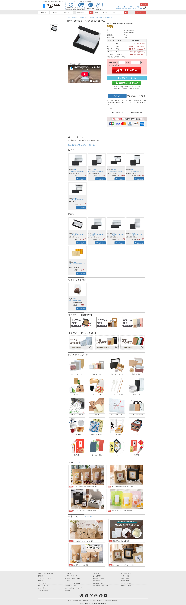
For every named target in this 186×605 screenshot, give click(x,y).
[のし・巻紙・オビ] (117, 405)
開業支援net (41, 576)
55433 (114, 233)
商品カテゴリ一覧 (126, 573)
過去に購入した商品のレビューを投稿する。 (81, 145)
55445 (114, 169)
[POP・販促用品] (117, 425)
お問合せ (107, 600)
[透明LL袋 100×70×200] (77, 289)
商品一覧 (43, 12)
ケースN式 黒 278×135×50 (76, 200)
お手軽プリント (66, 12)
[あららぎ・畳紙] (97, 445)
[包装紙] (97, 405)
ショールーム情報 (126, 583)
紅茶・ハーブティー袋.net (72, 578)
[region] (107, 17)
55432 (75, 169)
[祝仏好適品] (77, 445)
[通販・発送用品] (137, 365)
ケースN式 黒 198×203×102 (95, 171)
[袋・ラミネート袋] (77, 365)
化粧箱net (40, 580)
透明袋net (68, 573)
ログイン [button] (144, 4)
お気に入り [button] (118, 96)
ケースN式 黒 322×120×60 (76, 235)
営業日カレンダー (126, 585)
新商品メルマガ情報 (98, 578)
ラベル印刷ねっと (43, 585)
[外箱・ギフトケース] (117, 365)
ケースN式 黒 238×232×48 (133, 171)
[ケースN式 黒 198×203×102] (97, 160)
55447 (133, 169)
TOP (68, 17)
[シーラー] (137, 425)
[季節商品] (137, 445)
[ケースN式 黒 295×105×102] (116, 223)
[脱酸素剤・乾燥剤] (97, 425)
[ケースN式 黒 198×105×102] (77, 160)
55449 (75, 198)
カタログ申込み (125, 578)
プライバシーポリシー (74, 600)
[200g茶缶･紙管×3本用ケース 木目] (77, 252)
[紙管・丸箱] (137, 385)
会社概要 (93, 600)
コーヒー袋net (42, 588)
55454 (75, 262)
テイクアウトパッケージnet (45, 573)
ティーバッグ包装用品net (72, 583)
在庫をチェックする (128, 78)
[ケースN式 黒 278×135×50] (77, 188)
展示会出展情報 (125, 580)
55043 (75, 233)
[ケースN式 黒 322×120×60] (77, 223)
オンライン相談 (125, 576)
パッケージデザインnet (44, 578)
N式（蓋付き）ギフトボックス (105, 17)
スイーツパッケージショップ (73, 588)
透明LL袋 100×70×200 (75, 300)
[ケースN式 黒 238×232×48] (135, 160)
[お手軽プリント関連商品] (77, 405)
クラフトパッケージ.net (72, 576)
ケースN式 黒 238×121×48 (114, 171)
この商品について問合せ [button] (137, 96)
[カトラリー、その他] (117, 385)
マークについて (118, 112)
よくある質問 (97, 576)
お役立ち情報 (97, 580)
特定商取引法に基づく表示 (100, 585)
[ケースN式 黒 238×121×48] (116, 160)
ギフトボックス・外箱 (87, 17)
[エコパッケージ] (77, 385)
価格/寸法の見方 (137, 112)
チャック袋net (42, 583)
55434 (95, 169)
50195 (75, 299)
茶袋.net (67, 580)
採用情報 (114, 600)
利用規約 (85, 600)
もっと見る (78, 462)
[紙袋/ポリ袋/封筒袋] (137, 405)
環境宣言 (100, 600)
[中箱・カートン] (97, 365)
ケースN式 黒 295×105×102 (115, 235)
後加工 (55, 12)
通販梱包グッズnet (70, 585)
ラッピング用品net (43, 590)
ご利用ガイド (97, 573)
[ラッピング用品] (77, 425)
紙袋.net (67, 590)
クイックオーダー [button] (140, 12)
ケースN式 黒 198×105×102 (76, 171)
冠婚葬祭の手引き (98, 583)
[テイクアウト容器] (97, 385)
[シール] (117, 445)
